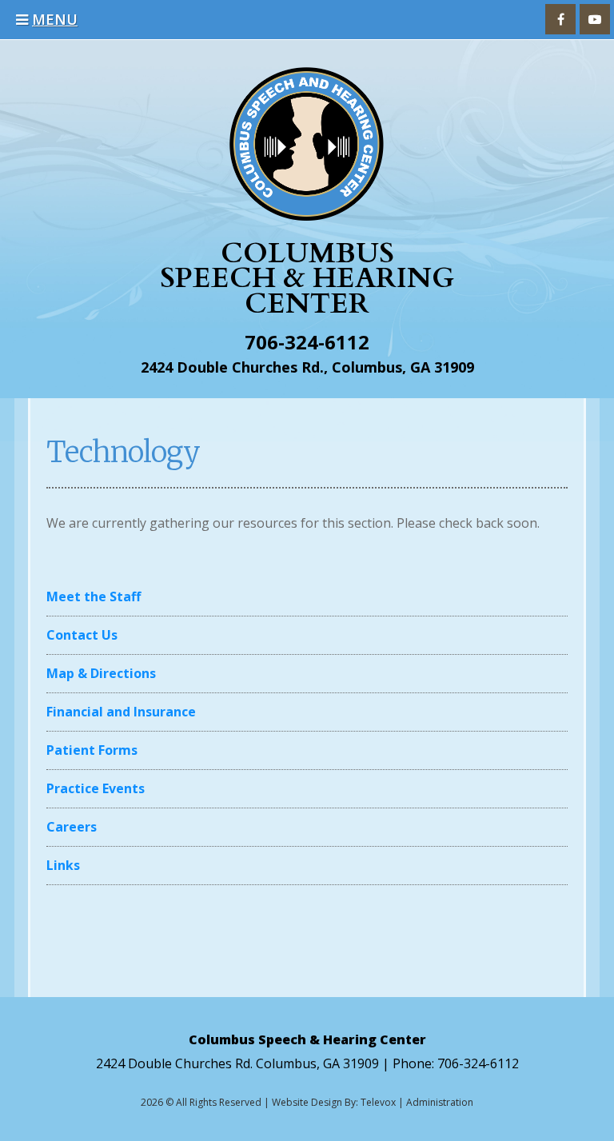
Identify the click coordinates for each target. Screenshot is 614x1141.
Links (63, 865)
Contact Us (82, 635)
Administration (439, 1102)
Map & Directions (101, 673)
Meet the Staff (93, 596)
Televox (378, 1102)
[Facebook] (560, 19)
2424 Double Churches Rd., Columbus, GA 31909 (307, 367)
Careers (71, 827)
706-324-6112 (307, 342)
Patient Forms (92, 750)
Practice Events (95, 788)
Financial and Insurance (121, 711)
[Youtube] (595, 19)
